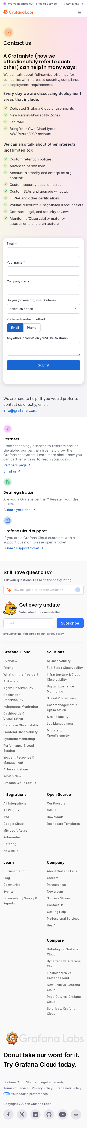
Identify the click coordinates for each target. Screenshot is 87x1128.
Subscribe (70, 623)
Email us (10, 471)
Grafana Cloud (36, 1064)
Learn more (71, 4)
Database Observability (21, 725)
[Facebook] (8, 1114)
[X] (22, 1114)
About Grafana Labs (62, 871)
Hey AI (51, 925)
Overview (10, 661)
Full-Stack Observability (65, 667)
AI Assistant (12, 681)
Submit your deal (17, 510)
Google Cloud (13, 823)
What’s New (12, 776)
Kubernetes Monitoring (20, 706)
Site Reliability (57, 717)
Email (15, 327)
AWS (6, 817)
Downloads (55, 817)
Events (8, 891)
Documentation (14, 871)
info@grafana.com (19, 410)
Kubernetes (12, 837)
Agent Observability (18, 688)
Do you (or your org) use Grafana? (31, 300)
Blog (6, 878)
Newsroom (55, 891)
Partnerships (56, 884)
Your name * (16, 262)
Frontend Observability (20, 732)
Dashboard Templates (63, 823)
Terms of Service (45, 3)
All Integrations (14, 803)
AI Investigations (16, 769)
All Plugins (11, 810)
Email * (12, 243)
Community (11, 884)
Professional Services (63, 918)
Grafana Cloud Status (19, 783)
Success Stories (59, 898)
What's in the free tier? (20, 674)
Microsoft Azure (15, 830)
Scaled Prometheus (61, 698)
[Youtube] (62, 1114)
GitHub (52, 810)
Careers (52, 878)
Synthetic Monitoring (19, 739)
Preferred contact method (26, 319)
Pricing (8, 667)
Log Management (60, 723)
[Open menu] (79, 12)
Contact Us (55, 905)
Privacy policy (55, 633)
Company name (18, 281)
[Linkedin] (35, 1114)
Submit (43, 365)
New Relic (10, 851)
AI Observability (59, 661)
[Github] (49, 1114)
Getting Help (56, 912)
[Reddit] (76, 1114)
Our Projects (56, 803)
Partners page (15, 465)
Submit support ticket (21, 548)
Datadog (9, 844)
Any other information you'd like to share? (37, 338)
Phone (32, 327)
